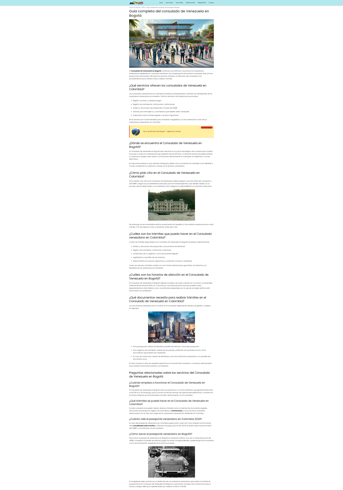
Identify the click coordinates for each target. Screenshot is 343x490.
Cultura (211, 3)
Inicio (161, 3)
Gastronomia (190, 3)
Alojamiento (202, 3)
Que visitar (179, 3)
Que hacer (169, 3)
